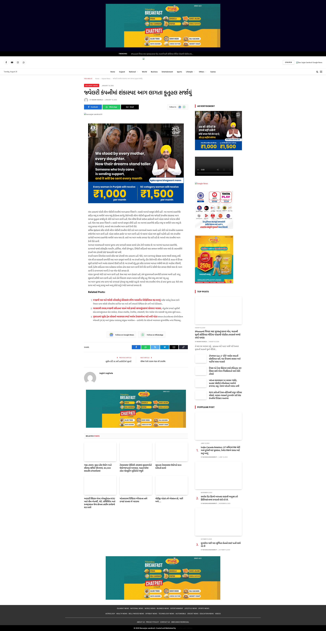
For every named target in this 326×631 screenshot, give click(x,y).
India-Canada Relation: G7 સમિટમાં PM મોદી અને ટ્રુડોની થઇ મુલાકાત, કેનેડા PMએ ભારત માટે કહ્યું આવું (220, 450)
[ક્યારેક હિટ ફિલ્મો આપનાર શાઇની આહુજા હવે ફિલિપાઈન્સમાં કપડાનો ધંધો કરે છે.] (218, 475)
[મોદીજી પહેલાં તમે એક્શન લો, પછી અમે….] (171, 485)
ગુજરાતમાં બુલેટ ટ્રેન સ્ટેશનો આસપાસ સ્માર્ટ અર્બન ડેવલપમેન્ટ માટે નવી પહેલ (125, 316)
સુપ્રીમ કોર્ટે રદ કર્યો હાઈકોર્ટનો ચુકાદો (118, 361)
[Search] (317, 72)
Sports (179, 71)
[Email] (75, 160)
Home (112, 71)
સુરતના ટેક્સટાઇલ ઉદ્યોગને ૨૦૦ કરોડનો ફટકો (168, 466)
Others (201, 71)
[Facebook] (75, 128)
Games (213, 71)
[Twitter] (75, 141)
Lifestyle (189, 71)
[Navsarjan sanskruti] (163, 62)
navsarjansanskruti (210, 457)
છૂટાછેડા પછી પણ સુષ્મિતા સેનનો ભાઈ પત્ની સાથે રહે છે (221, 544)
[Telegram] (75, 147)
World (144, 71)
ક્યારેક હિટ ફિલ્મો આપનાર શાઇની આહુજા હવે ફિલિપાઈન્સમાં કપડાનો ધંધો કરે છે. (219, 498)
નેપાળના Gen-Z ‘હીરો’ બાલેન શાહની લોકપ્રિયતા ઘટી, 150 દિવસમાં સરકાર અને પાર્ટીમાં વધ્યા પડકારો (225, 358)
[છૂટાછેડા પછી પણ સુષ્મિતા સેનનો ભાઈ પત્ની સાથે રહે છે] (218, 522)
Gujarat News (106, 78)
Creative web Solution (184, 628)
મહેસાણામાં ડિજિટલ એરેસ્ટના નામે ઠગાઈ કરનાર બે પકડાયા (133, 500)
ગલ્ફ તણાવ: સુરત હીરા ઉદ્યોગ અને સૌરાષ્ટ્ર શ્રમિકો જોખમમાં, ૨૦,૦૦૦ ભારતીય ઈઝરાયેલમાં (98, 467)
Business (154, 71)
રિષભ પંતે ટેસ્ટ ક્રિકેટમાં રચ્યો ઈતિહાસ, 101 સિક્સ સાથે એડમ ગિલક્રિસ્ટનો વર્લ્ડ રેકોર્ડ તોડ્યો (225, 371)
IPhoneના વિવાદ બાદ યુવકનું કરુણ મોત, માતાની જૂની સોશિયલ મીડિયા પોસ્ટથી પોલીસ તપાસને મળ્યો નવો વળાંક (163, 54)
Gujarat (122, 71)
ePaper (288, 62)
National (132, 71)
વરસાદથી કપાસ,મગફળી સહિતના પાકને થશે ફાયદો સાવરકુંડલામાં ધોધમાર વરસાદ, (127, 308)
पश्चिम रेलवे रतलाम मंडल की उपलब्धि (152, 361)
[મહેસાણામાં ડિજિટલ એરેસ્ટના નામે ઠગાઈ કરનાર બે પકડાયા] (136, 485)
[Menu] (321, 72)
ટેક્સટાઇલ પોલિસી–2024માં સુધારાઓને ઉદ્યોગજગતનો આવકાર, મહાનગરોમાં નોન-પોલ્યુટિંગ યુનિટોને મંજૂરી (136, 467)
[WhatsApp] (75, 134)
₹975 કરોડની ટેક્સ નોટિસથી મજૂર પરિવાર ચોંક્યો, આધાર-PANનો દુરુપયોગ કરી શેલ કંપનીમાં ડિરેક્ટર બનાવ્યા (225, 395)
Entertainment (167, 71)
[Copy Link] (75, 154)
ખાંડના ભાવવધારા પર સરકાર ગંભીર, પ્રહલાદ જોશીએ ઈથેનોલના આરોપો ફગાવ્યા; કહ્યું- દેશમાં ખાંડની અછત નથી (224, 383)
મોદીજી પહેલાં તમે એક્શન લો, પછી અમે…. (169, 500)
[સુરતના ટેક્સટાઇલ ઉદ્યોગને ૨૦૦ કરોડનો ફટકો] (171, 451)
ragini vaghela (97, 100)
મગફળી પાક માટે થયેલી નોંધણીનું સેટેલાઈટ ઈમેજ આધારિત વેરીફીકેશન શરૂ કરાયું (126, 300)
